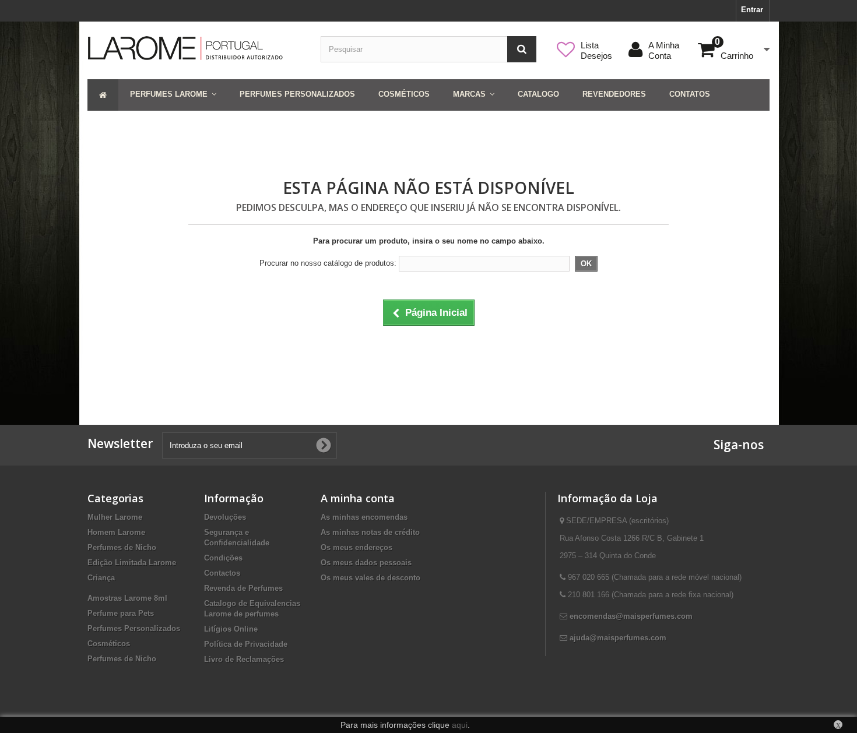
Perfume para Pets (120, 613)
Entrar (752, 9)
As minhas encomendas (364, 517)
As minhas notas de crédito (370, 532)
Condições (223, 558)
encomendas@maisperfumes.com (631, 616)
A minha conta (358, 498)
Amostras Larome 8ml (127, 598)
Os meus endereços (356, 547)
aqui (460, 725)
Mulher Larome (114, 517)
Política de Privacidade (245, 644)
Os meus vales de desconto (370, 577)
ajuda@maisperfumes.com (618, 637)
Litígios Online (231, 629)
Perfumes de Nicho (121, 547)
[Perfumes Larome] (195, 48)
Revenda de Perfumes (243, 588)
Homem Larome (116, 532)
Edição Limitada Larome (131, 562)
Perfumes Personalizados (133, 628)
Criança (101, 577)
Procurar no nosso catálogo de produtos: (327, 263)
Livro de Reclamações (244, 659)
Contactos (222, 573)
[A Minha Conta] (680, 45)
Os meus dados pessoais (366, 562)
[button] (173, 95)
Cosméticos (108, 643)
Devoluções (225, 517)
